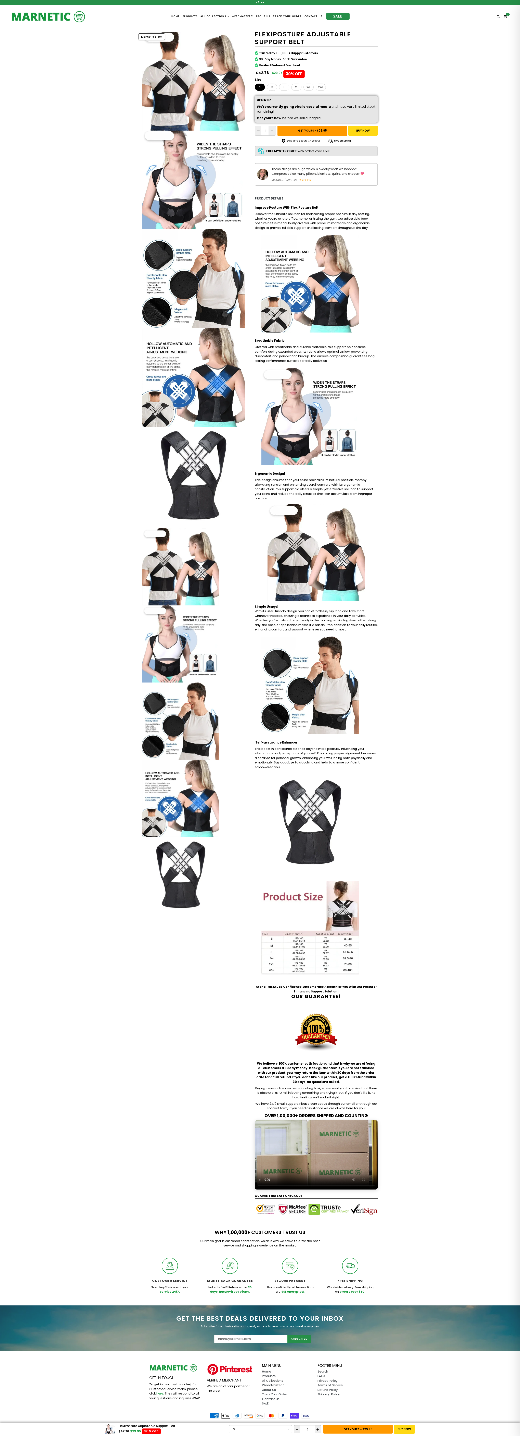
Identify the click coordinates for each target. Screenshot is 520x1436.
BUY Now (363, 131)
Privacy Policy (327, 1380)
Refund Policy (327, 1390)
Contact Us (313, 16)
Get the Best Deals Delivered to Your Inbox (260, 1318)
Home (175, 16)
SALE (337, 16)
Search (322, 1371)
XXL (308, 87)
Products (190, 16)
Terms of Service (330, 1385)
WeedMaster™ (242, 16)
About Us (263, 16)
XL (296, 87)
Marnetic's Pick (151, 37)
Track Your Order (287, 16)
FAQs (321, 1376)
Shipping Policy (328, 1394)
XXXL (320, 87)
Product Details (269, 198)
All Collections (213, 16)
